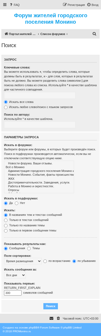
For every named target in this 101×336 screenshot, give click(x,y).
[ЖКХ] (39, 179)
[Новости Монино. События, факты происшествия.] (39, 175)
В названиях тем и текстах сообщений (35, 214)
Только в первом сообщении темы (32, 230)
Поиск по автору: (17, 114)
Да (10, 203)
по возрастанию (59, 260)
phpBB (33, 327)
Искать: (9, 210)
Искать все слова (20, 101)
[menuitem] (14, 5)
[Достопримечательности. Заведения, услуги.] (39, 183)
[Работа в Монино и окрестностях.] (39, 186)
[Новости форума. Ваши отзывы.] (39, 163)
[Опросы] (39, 190)
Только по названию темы (26, 225)
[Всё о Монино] (39, 167)
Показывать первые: (19, 283)
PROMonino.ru (22, 331)
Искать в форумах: (18, 145)
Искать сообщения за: (20, 269)
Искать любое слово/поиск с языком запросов (40, 107)
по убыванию (86, 260)
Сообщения (16, 248)
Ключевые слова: (17, 67)
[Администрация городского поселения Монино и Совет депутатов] (39, 171)
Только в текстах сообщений (28, 219)
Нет (22, 203)
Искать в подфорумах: (21, 198)
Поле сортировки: (17, 255)
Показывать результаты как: (25, 243)
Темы (36, 248)
